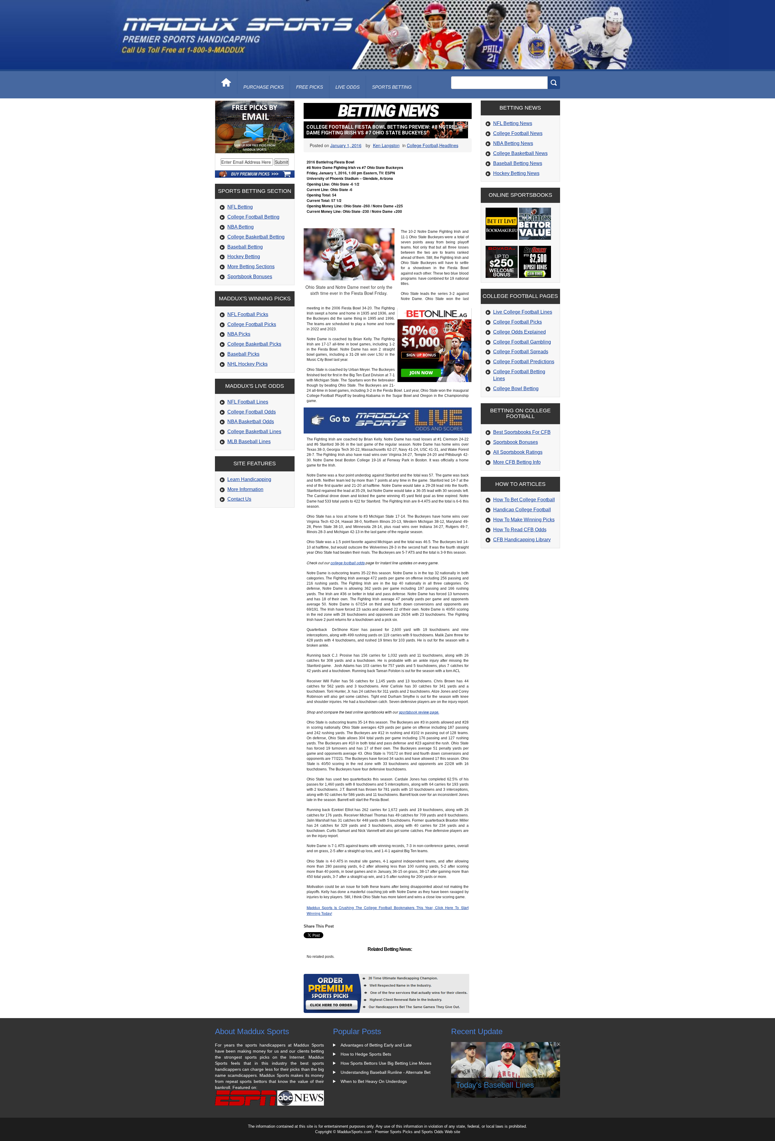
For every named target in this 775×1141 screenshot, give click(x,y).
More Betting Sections (251, 266)
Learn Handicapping (249, 479)
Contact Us (239, 499)
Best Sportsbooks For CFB (522, 432)
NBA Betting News (513, 143)
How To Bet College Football (524, 499)
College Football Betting (253, 216)
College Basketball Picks (254, 344)
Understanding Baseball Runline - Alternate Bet (385, 1072)
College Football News (517, 133)
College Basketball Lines (254, 431)
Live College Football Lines (522, 312)
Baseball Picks (243, 354)
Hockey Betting (243, 256)
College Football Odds (251, 411)
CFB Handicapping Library (522, 539)
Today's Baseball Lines (495, 1084)
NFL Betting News (512, 123)
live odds (347, 87)
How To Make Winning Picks (524, 519)
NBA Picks (238, 334)
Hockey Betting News (516, 173)
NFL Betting (240, 206)
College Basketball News (520, 153)
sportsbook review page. (419, 711)
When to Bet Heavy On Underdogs (374, 1081)
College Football (422, 145)
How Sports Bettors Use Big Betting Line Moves (386, 1063)
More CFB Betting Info (517, 462)
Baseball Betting (245, 246)
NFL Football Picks (247, 314)
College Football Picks (251, 324)
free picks (309, 87)
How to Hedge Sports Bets (366, 1054)
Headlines (448, 145)
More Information (245, 489)
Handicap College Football (522, 509)
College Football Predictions (523, 361)
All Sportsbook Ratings (517, 452)
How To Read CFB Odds (519, 529)
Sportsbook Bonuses (249, 276)
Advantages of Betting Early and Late (376, 1045)
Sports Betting (392, 87)
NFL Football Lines (247, 401)
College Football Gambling (522, 342)
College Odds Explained (519, 332)
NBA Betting (240, 226)
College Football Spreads (520, 351)
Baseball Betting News (517, 163)
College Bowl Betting (516, 388)
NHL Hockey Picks (247, 364)
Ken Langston (386, 145)
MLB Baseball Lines (249, 441)
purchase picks (263, 87)
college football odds (348, 562)
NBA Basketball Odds (250, 421)
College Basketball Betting (256, 236)
